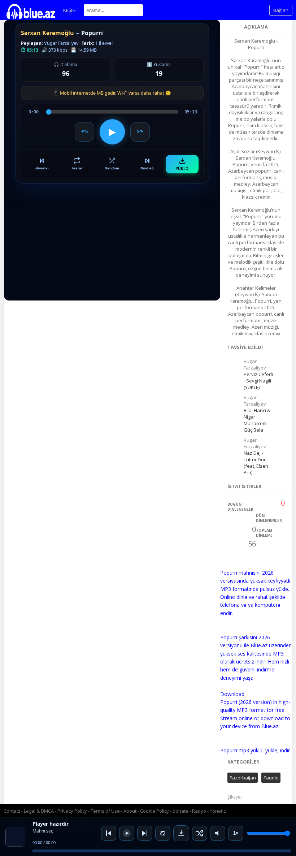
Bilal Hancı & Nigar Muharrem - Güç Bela (257, 420)
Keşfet (70, 10)
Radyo (199, 811)
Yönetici (218, 811)
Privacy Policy (72, 811)
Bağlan (280, 10)
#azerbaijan (242, 777)
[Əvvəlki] (108, 833)
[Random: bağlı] (199, 833)
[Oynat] (126, 833)
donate (180, 811)
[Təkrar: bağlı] (162, 833)
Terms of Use (105, 811)
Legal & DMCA (39, 811)
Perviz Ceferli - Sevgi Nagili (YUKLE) (258, 380)
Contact (12, 811)
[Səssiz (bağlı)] (217, 833)
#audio (271, 777)
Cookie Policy (155, 811)
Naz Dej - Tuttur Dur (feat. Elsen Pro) (256, 463)
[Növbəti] (144, 833)
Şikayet (234, 797)
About (129, 811)
